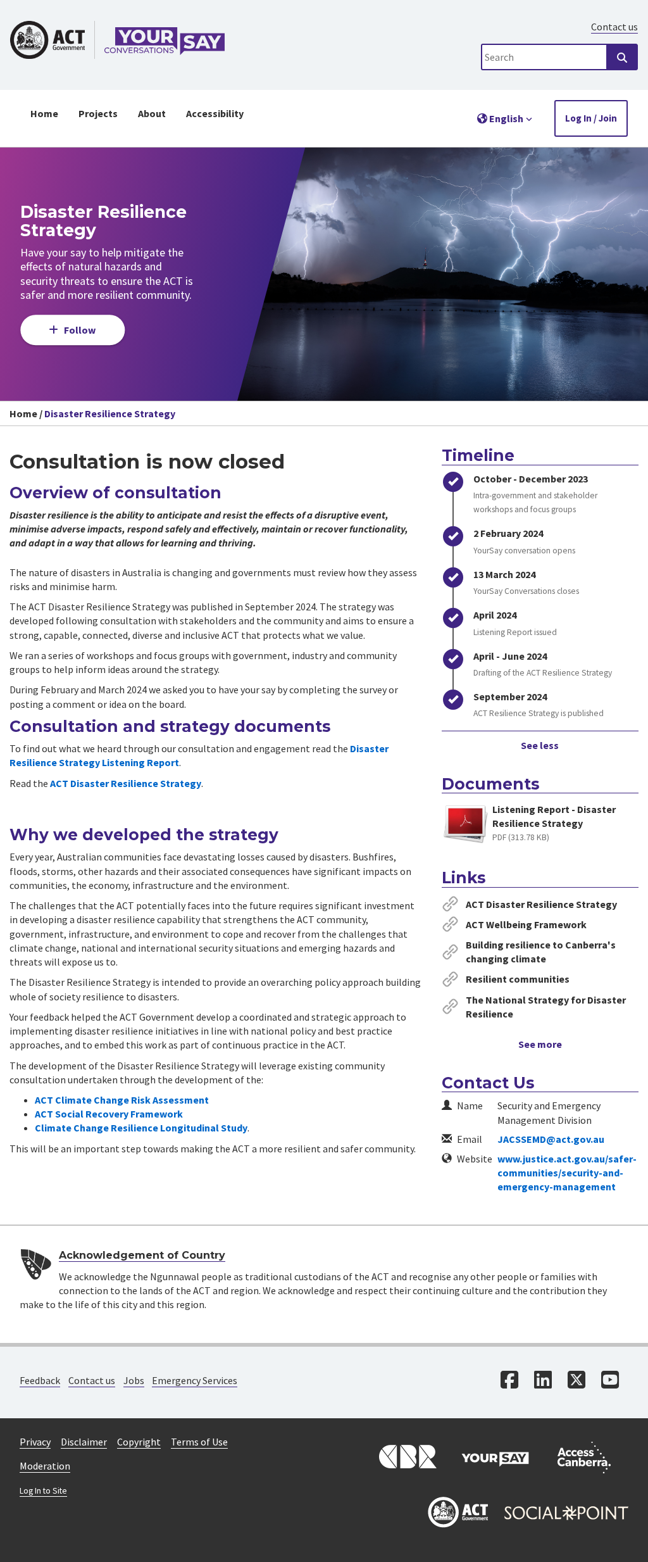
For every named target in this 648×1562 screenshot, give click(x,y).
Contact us (614, 26)
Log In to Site (43, 1490)
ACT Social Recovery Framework (109, 1113)
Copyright (139, 1441)
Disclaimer (84, 1441)
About (152, 113)
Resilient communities (518, 979)
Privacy (35, 1441)
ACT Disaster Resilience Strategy (125, 783)
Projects (98, 113)
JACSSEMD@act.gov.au (550, 1139)
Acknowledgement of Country (142, 1255)
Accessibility (215, 113)
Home (44, 113)
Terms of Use (199, 1441)
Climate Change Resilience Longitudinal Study (141, 1127)
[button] (505, 118)
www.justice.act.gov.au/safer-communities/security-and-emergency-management (567, 1173)
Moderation (45, 1465)
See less (540, 745)
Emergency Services (194, 1380)
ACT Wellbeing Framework (526, 924)
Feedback (40, 1380)
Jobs (133, 1380)
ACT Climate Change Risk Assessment (122, 1099)
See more (540, 1044)
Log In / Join (591, 118)
